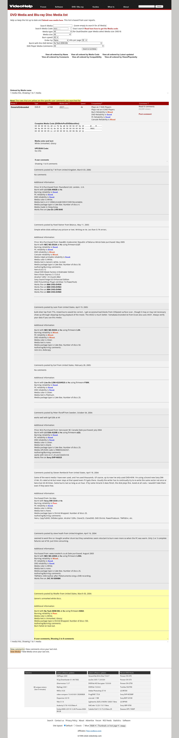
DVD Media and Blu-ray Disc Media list (39, 14)
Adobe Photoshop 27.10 (97, 691)
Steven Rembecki (60, 472)
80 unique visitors (40, 687)
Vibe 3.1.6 (60, 702)
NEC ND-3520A (50, 330)
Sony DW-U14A (51, 500)
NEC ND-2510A (50, 244)
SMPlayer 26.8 (62, 676)
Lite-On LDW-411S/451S (54, 382)
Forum (43, 7)
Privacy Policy (71, 720)
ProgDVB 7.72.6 (94, 694)
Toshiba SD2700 (126, 687)
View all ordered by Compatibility (87, 57)
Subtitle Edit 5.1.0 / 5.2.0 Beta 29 (100, 709)
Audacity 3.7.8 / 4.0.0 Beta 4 (67, 705)
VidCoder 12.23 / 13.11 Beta (98, 705)
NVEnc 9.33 (61, 691)
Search (50, 720)
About (81, 720)
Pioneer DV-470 (126, 676)
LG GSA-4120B (50, 432)
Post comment (145, 114)
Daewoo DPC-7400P (127, 709)
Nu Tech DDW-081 (52, 611)
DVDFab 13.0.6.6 (94, 687)
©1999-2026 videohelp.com (90, 736)
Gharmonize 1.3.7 (63, 683)
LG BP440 (123, 702)
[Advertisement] (89, 78)
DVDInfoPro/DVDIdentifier (67, 123)
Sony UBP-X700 (125, 705)
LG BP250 (123, 691)
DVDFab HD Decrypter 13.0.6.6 (99, 683)
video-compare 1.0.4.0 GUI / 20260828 (71, 694)
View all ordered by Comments (55, 57)
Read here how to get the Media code (101, 28)
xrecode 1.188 (93, 698)
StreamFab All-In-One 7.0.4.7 (98, 676)
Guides (96, 7)
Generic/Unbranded (20, 107)
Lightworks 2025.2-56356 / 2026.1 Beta (102, 702)
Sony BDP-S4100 (126, 698)
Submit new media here (52, 20)
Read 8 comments (146, 106)
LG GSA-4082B (50, 189)
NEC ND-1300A (50, 556)
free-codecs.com (93, 731)
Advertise (90, 720)
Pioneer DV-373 (126, 680)
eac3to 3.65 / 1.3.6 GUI (96, 680)
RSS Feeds (107, 720)
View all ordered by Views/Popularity (121, 57)
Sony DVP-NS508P (126, 694)
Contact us (59, 720)
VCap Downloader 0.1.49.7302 (68, 680)
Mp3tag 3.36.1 (62, 687)
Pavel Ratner (58, 224)
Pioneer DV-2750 (126, 683)
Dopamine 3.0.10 (63, 698)
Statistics (117, 720)
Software (59, 7)
